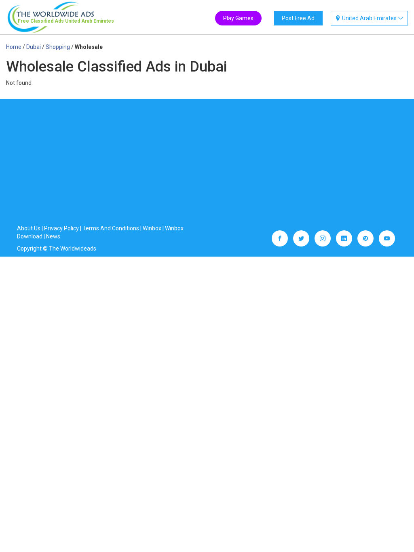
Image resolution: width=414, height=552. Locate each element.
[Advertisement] (207, 163)
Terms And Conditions (110, 228)
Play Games (238, 18)
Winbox (152, 228)
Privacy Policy (61, 228)
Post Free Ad (298, 18)
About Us (28, 228)
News (53, 236)
